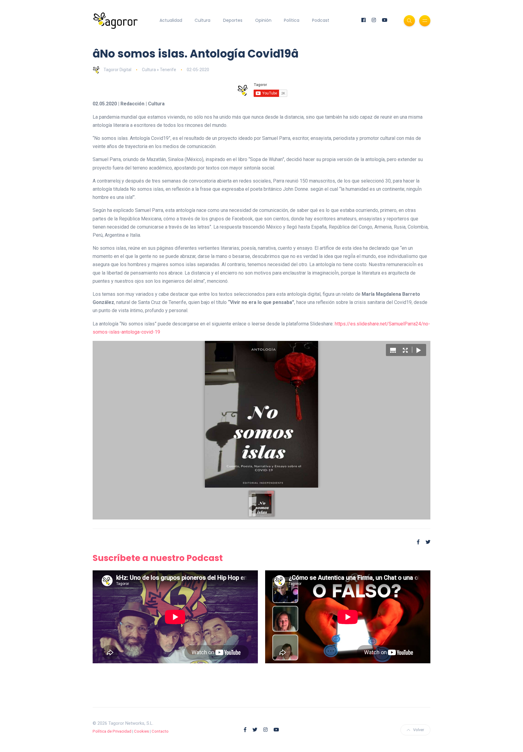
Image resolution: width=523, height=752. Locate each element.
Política (291, 20)
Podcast (320, 20)
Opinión (263, 20)
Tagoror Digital (117, 69)
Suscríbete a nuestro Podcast (158, 558)
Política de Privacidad (112, 731)
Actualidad (171, 20)
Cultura (202, 20)
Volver (418, 729)
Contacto (160, 731)
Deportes (232, 20)
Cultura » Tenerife (159, 69)
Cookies (141, 731)
